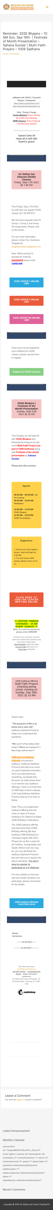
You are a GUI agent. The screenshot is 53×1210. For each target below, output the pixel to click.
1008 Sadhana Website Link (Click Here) (26, 903)
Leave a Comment (11, 54)
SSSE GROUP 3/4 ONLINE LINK (26, 319)
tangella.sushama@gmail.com (26, 246)
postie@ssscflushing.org (27, 969)
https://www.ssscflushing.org (26, 103)
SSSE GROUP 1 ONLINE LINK (26, 282)
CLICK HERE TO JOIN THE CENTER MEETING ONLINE (26, 599)
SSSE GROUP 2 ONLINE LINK (26, 301)
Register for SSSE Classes (26, 372)
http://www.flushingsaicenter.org (26, 106)
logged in (20, 1099)
